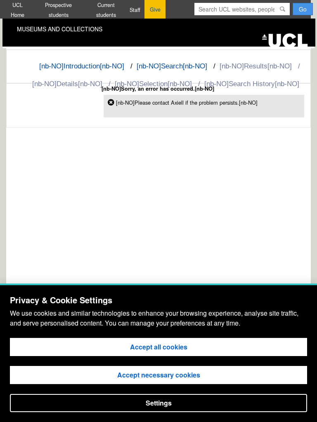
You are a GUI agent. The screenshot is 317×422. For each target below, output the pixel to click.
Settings (159, 403)
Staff (135, 10)
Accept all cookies (158, 347)
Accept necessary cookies (158, 375)
